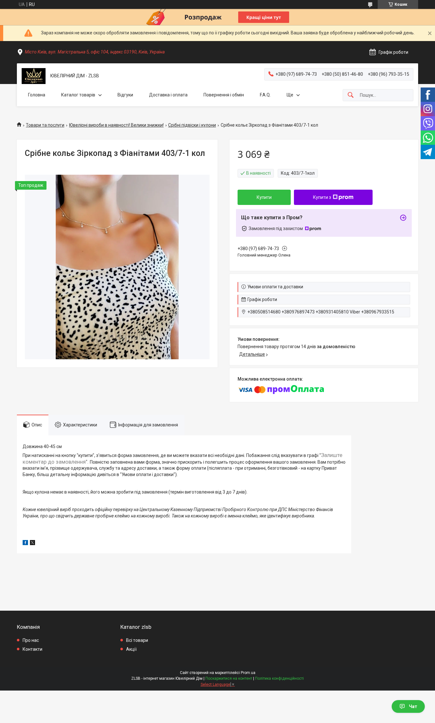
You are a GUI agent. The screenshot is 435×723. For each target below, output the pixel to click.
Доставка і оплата (168, 94)
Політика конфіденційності (279, 678)
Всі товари (137, 640)
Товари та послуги (45, 125)
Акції (131, 649)
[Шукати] (350, 95)
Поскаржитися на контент (228, 678)
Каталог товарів (78, 94)
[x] (32, 543)
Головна (36, 94)
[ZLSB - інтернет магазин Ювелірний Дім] (34, 76)
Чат (413, 706)
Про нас (31, 640)
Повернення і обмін (223, 94)
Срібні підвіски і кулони (192, 125)
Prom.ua (248, 672)
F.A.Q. (265, 94)
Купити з (322, 197)
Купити (264, 197)
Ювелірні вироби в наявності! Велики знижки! (116, 125)
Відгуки (125, 94)
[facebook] (25, 543)
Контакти (32, 649)
